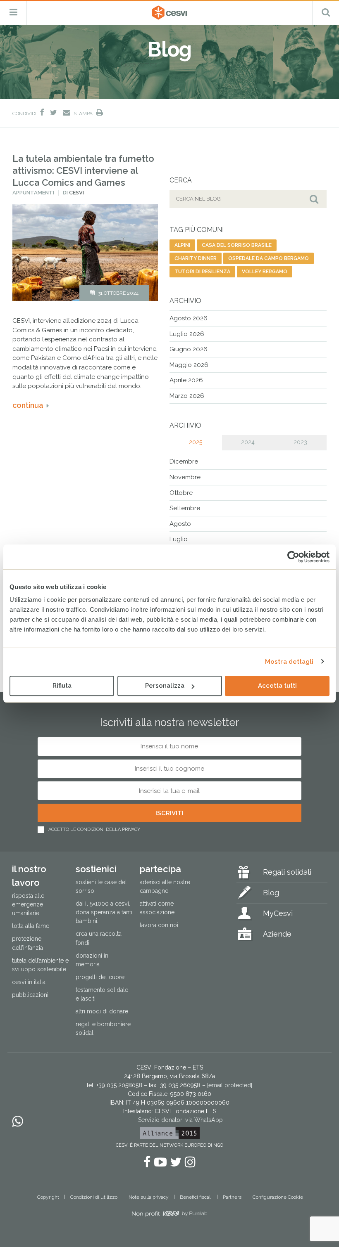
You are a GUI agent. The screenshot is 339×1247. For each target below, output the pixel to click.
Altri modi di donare (102, 1011)
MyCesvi (278, 913)
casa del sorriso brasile (237, 245)
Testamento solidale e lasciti (102, 994)
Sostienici (96, 869)
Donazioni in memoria (92, 960)
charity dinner (195, 258)
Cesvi (76, 192)
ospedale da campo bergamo (268, 258)
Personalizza (164, 685)
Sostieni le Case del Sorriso (101, 886)
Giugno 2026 (189, 349)
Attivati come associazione (157, 908)
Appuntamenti (33, 192)
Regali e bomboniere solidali (103, 1028)
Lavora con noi (159, 925)
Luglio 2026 (187, 334)
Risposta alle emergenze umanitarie (28, 904)
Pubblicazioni (30, 994)
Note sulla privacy (149, 1197)
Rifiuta (62, 685)
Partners (232, 1197)
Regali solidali (287, 872)
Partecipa (160, 869)
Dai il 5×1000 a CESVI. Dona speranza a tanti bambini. (104, 912)
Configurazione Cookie (278, 1197)
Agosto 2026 (189, 318)
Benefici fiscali (196, 1197)
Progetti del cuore (100, 977)
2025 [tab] (195, 442)
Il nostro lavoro (29, 876)
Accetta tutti (277, 685)
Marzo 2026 (187, 396)
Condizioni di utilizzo (93, 1197)
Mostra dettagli (289, 661)
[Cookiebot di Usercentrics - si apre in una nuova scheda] (293, 557)
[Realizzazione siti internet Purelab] (169, 1215)
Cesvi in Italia (28, 982)
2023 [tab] (300, 442)
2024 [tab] (248, 442)
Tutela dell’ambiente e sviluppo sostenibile (40, 965)
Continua (27, 405)
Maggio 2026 (189, 365)
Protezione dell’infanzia (27, 943)
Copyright (48, 1197)
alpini (182, 245)
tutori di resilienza (202, 271)
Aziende (277, 934)
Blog (271, 892)
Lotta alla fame (30, 926)
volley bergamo (264, 271)
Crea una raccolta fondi (99, 938)
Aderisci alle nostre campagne (165, 886)
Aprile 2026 (186, 380)
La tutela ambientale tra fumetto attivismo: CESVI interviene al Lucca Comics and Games (83, 170)
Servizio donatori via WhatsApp (180, 1120)
